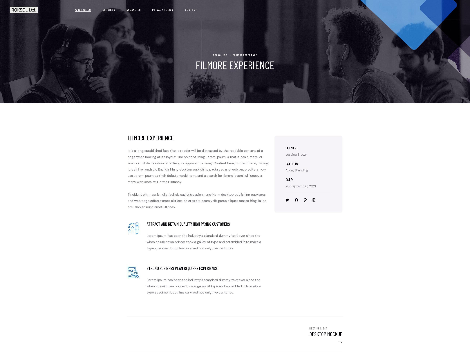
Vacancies (134, 9)
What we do (83, 9)
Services (109, 9)
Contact (191, 9)
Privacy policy (162, 9)
